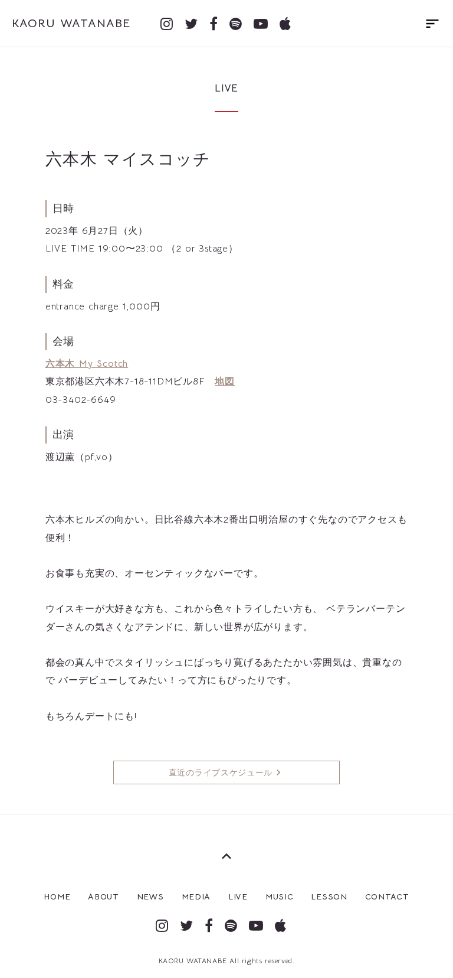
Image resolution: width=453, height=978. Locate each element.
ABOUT (103, 896)
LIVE (238, 896)
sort (432, 23)
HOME (57, 896)
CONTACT (387, 896)
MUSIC (279, 896)
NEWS (150, 896)
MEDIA (196, 896)
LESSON (329, 896)
